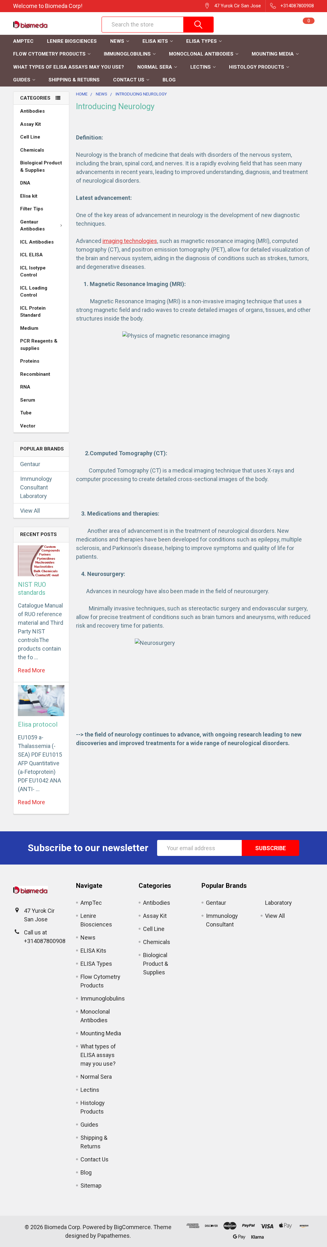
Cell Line (30, 137)
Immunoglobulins (127, 54)
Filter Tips (31, 209)
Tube (26, 413)
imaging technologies (130, 241)
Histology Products (256, 67)
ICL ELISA (31, 255)
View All (30, 510)
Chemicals (32, 150)
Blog (169, 80)
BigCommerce (132, 1227)
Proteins (29, 361)
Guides (21, 80)
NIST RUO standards (32, 588)
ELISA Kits (155, 41)
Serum (27, 400)
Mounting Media (273, 54)
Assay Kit (30, 124)
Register (248, 28)
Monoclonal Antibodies (201, 54)
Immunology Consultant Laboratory (36, 487)
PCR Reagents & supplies (38, 344)
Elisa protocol (37, 724)
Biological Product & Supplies (41, 166)
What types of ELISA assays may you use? (68, 67)
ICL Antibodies (37, 242)
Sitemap (91, 1185)
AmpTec (23, 41)
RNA (25, 387)
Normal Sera (154, 67)
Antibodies (32, 111)
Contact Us (128, 80)
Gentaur (30, 464)
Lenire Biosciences (72, 41)
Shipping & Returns (74, 80)
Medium (29, 328)
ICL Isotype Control (33, 271)
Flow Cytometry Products (49, 54)
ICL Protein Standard (33, 311)
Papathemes (113, 1235)
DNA (25, 183)
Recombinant (35, 374)
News (117, 41)
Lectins (200, 67)
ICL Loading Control (33, 291)
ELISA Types (201, 41)
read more (31, 670)
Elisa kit (28, 196)
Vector (27, 426)
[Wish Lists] (278, 24)
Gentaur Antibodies (32, 225)
